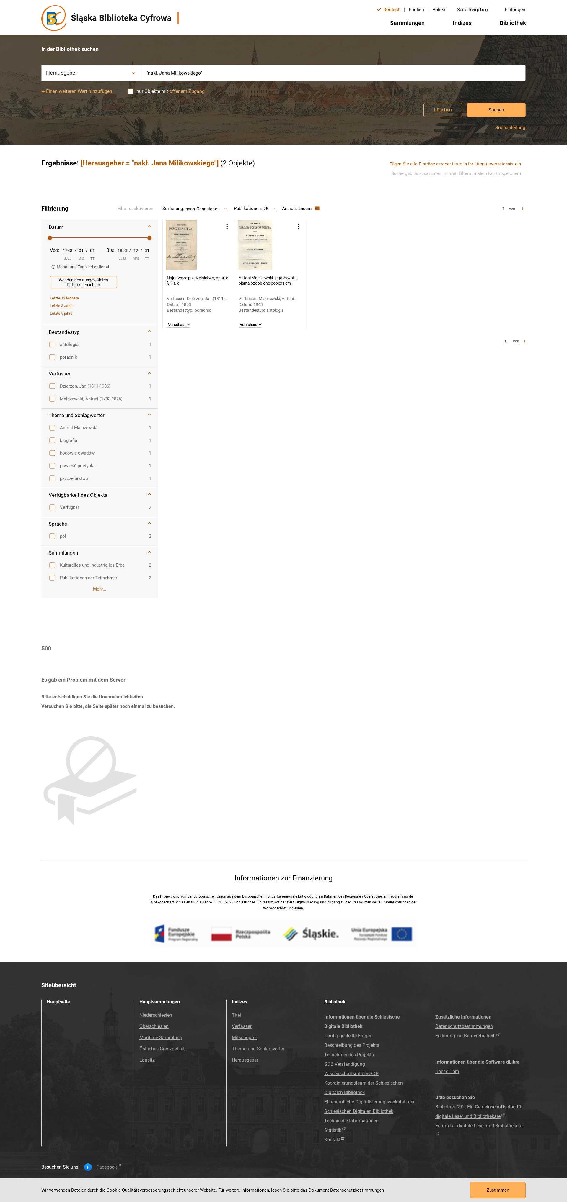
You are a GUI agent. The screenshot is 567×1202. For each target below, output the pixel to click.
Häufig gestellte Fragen (348, 1036)
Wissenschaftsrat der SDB (351, 1073)
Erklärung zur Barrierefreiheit (465, 1036)
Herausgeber (245, 1060)
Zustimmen (498, 1190)
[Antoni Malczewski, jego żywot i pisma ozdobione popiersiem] (263, 245)
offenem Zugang (187, 91)
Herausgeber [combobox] (61, 73)
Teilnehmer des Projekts (349, 1054)
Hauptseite (58, 1002)
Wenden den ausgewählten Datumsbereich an (83, 282)
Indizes (462, 23)
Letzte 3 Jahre (62, 306)
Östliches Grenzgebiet (162, 1049)
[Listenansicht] (316, 208)
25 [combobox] (265, 208)
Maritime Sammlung (160, 1037)
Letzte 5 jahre (61, 313)
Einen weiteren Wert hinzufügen (79, 91)
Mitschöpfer (244, 1037)
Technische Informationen (351, 1121)
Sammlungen (407, 23)
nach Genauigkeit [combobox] (202, 208)
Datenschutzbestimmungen (464, 1026)
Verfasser (242, 1026)
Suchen (496, 110)
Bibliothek (513, 23)
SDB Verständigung (344, 1064)
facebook (107, 1167)
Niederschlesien (155, 1015)
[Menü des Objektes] (227, 226)
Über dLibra (447, 1071)
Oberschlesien (154, 1026)
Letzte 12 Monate (64, 298)
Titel (236, 1015)
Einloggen (515, 9)
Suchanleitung (510, 127)
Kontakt (332, 1139)
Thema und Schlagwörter (258, 1049)
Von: (54, 250)
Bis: (110, 250)
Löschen (443, 110)
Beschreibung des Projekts (351, 1045)
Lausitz (147, 1060)
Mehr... (99, 589)
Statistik (332, 1130)
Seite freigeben (472, 9)
